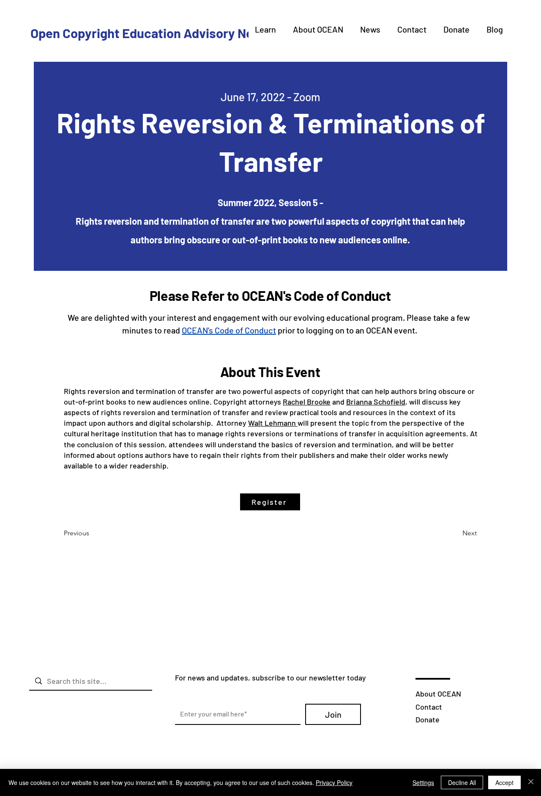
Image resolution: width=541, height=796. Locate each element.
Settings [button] (423, 782)
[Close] (531, 782)
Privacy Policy (334, 782)
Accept (504, 782)
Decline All (462, 782)
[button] (265, 29)
